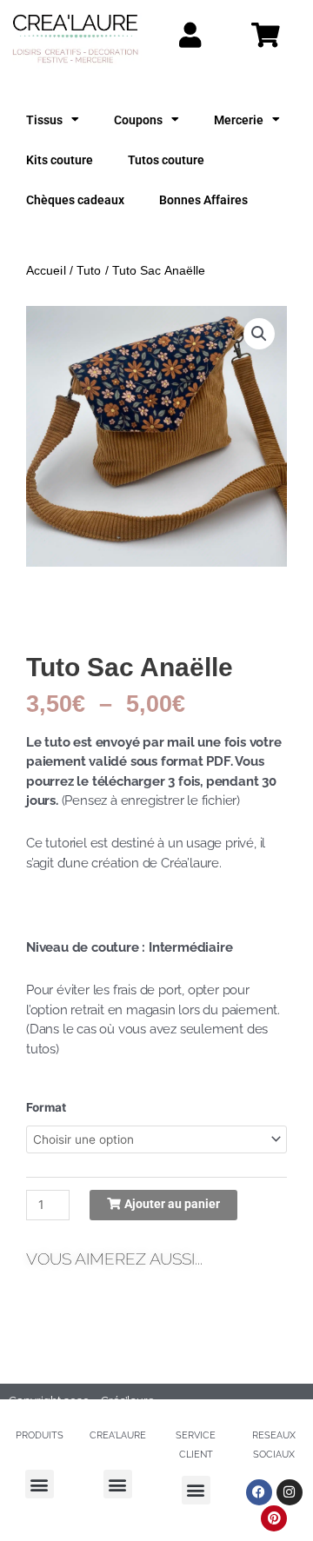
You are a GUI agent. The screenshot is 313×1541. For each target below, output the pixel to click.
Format (46, 1107)
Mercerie (238, 120)
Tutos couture (166, 160)
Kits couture (59, 160)
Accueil (46, 270)
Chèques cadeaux (75, 200)
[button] (259, 333)
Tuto (89, 270)
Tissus (44, 120)
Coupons (138, 120)
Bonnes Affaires (203, 200)
